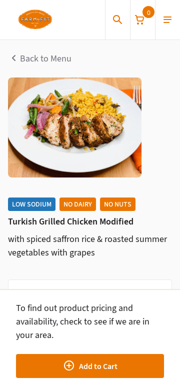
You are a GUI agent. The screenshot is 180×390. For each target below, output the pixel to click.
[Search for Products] (118, 20)
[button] (142, 20)
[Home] (35, 20)
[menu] (168, 20)
